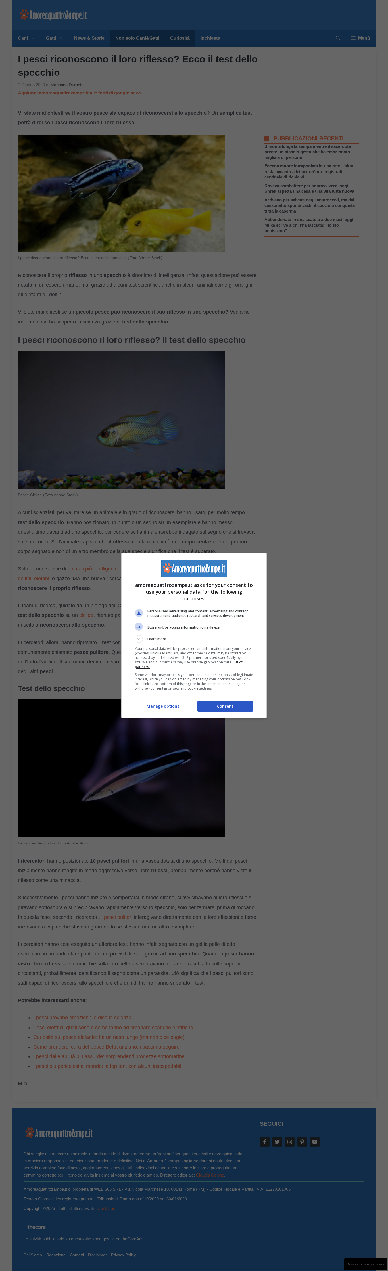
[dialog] (194, 635)
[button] (194, 639)
